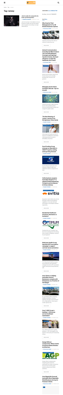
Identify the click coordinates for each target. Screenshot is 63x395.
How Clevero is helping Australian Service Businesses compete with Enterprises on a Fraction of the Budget (50, 279)
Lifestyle (45, 65)
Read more (47, 45)
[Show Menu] (4, 2)
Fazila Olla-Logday (47, 28)
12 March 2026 (56, 383)
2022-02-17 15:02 (35, 19)
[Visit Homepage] (31, 2)
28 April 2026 (54, 249)
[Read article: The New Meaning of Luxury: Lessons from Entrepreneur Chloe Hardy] (50, 128)
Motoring (46, 32)
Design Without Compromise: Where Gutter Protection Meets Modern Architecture (50, 344)
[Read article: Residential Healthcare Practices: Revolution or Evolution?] (50, 224)
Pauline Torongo (47, 122)
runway (11, 7)
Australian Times (47, 62)
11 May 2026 (54, 218)
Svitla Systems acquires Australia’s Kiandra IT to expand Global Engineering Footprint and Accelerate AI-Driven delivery (50, 181)
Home (5, 7)
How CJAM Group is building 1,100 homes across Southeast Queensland (48, 313)
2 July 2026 (55, 92)
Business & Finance (48, 125)
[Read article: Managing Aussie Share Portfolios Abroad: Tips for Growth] (50, 98)
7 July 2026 (54, 62)
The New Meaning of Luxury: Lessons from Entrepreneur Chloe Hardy (50, 118)
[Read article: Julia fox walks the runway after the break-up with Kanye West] (11, 20)
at (44, 95)
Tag (8, 7)
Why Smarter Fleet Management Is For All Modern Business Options (50, 24)
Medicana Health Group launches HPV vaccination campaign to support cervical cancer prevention (50, 245)
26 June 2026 (54, 153)
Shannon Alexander (27, 19)
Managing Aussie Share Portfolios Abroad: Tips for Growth (50, 88)
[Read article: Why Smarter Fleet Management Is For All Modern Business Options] (50, 35)
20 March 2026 (56, 349)
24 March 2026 (55, 317)
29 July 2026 (55, 28)
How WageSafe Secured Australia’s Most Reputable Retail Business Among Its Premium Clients (50, 379)
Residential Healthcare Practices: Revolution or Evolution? (49, 214)
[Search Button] (58, 2)
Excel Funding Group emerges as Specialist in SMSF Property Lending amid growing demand (49, 149)
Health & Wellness (48, 253)
